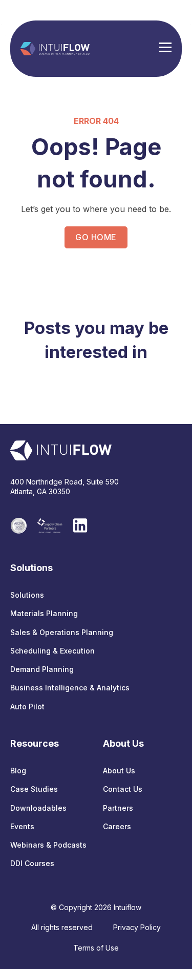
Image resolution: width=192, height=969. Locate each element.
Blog (18, 770)
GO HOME (95, 237)
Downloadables (38, 808)
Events (22, 826)
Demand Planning (42, 669)
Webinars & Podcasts (48, 844)
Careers (117, 826)
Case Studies (34, 789)
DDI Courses (32, 863)
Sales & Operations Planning (61, 632)
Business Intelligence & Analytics (70, 687)
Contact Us (122, 789)
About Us (119, 770)
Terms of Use (96, 947)
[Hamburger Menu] (165, 49)
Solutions (27, 595)
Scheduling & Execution (52, 650)
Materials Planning (44, 613)
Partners (118, 808)
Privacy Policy (137, 927)
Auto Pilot (27, 706)
